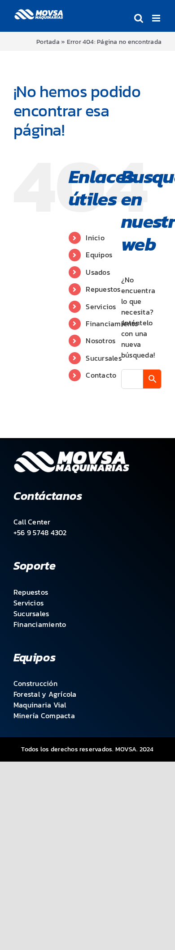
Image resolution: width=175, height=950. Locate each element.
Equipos (99, 254)
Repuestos (103, 289)
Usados (97, 272)
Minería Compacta (44, 715)
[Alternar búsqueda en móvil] (138, 18)
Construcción (35, 683)
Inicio (95, 237)
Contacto (101, 375)
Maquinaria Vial (39, 704)
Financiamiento (112, 323)
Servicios (101, 306)
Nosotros (100, 340)
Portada (48, 42)
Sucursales (103, 358)
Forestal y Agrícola (45, 694)
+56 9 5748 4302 (40, 532)
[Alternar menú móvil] (157, 18)
